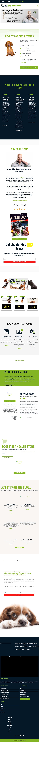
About (10, 727)
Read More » (11, 510)
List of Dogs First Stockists (11, 504)
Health (9, 719)
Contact (9, 731)
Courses (9, 721)
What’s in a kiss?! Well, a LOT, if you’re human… (28, 522)
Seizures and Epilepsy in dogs (28, 539)
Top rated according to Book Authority (19, 200)
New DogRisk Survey (28, 504)
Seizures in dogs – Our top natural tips (11, 539)
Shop (10, 723)
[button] (37, 5)
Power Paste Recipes (11, 522)
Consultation (9, 725)
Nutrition (10, 717)
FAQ (9, 729)
